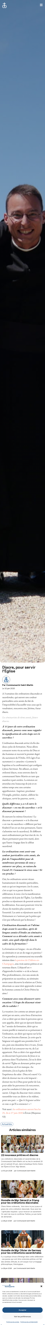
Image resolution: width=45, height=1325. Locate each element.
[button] (41, 1286)
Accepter (22, 1310)
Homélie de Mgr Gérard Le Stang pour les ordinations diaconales (20, 1201)
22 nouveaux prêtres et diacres (19, 1155)
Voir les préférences (22, 1317)
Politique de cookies (12, 1322)
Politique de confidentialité (29, 1322)
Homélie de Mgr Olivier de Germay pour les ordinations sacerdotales (21, 1251)
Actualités (7, 1124)
